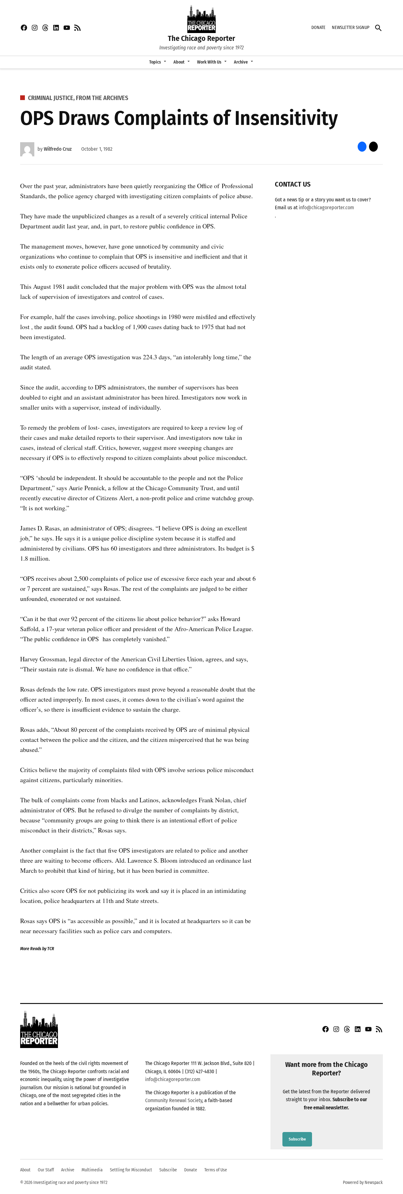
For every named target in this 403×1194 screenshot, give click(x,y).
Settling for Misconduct (131, 1170)
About (178, 62)
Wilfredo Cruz (58, 149)
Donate (190, 1170)
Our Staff (46, 1170)
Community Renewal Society (173, 1100)
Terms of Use (215, 1170)
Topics (155, 62)
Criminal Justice (50, 98)
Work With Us (209, 62)
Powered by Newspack (363, 1182)
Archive (241, 62)
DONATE (318, 27)
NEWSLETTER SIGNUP (350, 27)
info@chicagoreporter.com (326, 207)
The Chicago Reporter (201, 38)
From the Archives (102, 98)
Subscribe (297, 1139)
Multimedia (92, 1170)
